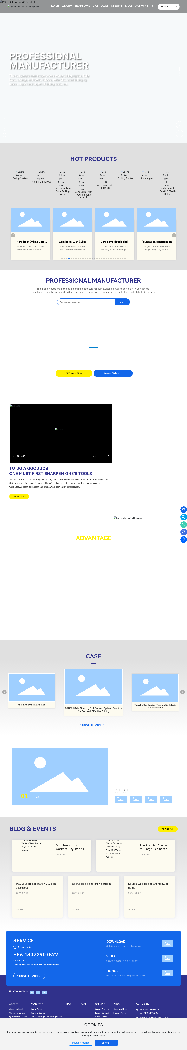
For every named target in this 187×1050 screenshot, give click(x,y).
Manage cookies (80, 1043)
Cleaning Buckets (41, 181)
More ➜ (19, 909)
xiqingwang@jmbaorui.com (154, 1017)
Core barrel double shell (115, 241)
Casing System (20, 178)
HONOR (112, 971)
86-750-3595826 (149, 1013)
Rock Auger (147, 178)
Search (122, 302)
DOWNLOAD (116, 942)
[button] (179, 69)
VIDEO (111, 956)
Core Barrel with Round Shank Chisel (83, 195)
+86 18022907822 (35, 955)
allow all (106, 1043)
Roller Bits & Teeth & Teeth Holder (168, 191)
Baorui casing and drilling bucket (91, 883)
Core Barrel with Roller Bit (104, 186)
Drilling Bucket (126, 178)
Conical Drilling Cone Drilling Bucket (63, 191)
